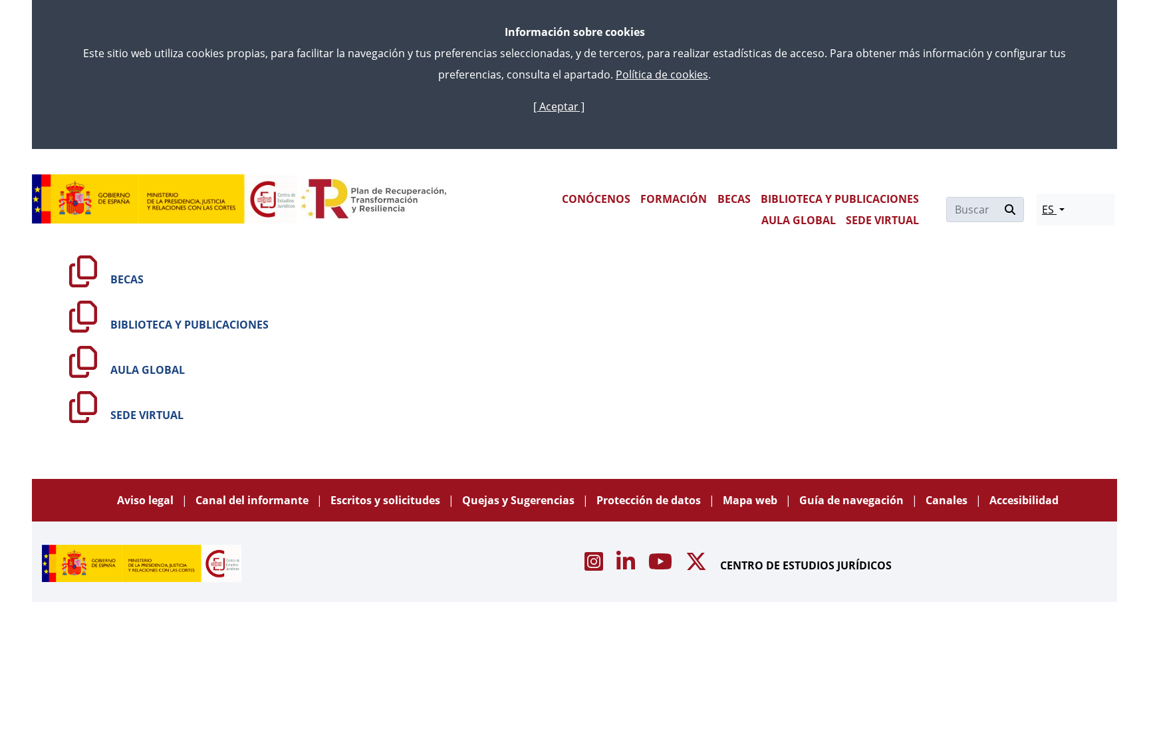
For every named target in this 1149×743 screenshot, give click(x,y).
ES (1049, 209)
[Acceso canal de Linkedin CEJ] (627, 565)
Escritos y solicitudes (386, 500)
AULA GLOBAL (798, 220)
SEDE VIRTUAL (882, 220)
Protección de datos (649, 500)
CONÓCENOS (596, 199)
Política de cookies (662, 74)
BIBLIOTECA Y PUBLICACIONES (840, 199)
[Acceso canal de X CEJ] (697, 565)
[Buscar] (1010, 209)
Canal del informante (253, 500)
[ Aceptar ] (558, 106)
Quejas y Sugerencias (519, 500)
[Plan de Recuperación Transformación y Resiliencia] (373, 199)
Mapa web (751, 500)
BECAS (734, 199)
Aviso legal (146, 500)
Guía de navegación (852, 500)
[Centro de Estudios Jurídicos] (165, 198)
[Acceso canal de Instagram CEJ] (595, 565)
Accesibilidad (1024, 500)
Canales (948, 500)
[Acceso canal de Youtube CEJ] (661, 565)
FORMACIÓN (673, 199)
